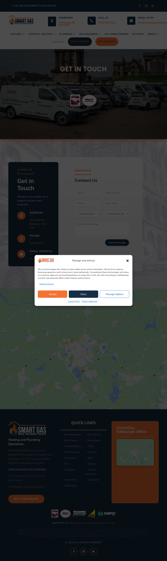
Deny (83, 294)
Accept (52, 294)
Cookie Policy (74, 301)
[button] (127, 260)
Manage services (46, 284)
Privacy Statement (89, 301)
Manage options (114, 294)
